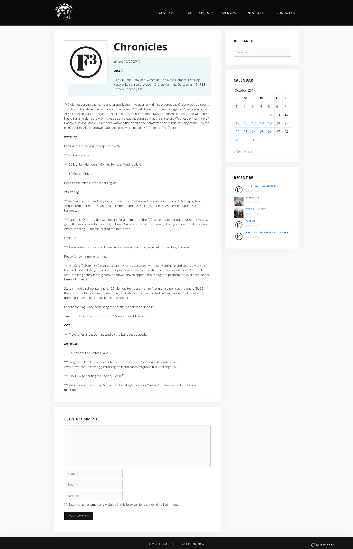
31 (254, 140)
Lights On (252, 197)
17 (254, 123)
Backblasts (230, 13)
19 (270, 123)
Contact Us (286, 13)
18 (262, 123)
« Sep (238, 151)
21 (286, 123)
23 (245, 131)
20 (278, 123)
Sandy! (250, 221)
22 (237, 131)
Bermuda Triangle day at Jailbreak (268, 232)
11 (262, 115)
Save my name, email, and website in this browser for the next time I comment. (123, 504)
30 (245, 140)
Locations (165, 13)
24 (254, 131)
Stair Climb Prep (256, 209)
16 (245, 123)
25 (262, 131)
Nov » (248, 151)
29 (237, 140)
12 (270, 115)
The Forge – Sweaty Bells (262, 186)
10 (254, 115)
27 (278, 131)
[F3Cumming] (64, 13)
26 (270, 131)
